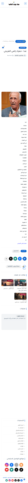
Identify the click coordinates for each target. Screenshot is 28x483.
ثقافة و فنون (20, 441)
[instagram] (7, 465)
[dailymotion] (16, 465)
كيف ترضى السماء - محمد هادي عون (22, 289)
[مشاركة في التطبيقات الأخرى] (6, 259)
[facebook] (11, 465)
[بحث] (2, 3)
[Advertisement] (14, 24)
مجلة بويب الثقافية (19, 55)
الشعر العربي (20, 435)
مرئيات (22, 451)
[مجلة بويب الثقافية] (14, 3)
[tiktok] (21, 470)
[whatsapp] (11, 470)
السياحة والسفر (20, 433)
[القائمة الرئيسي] (25, 3)
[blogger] (21, 465)
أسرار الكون (21, 425)
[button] (20, 259)
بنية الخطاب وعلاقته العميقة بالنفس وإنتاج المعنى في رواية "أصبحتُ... (8, 41)
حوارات (22, 446)
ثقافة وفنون (22, 47)
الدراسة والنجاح (20, 430)
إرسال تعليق (20, 316)
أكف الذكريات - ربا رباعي (21, 302)
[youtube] (7, 470)
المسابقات (21, 438)
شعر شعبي (21, 449)
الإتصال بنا (21, 427)
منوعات (22, 454)
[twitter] (16, 470)
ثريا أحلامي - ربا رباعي (8, 288)
